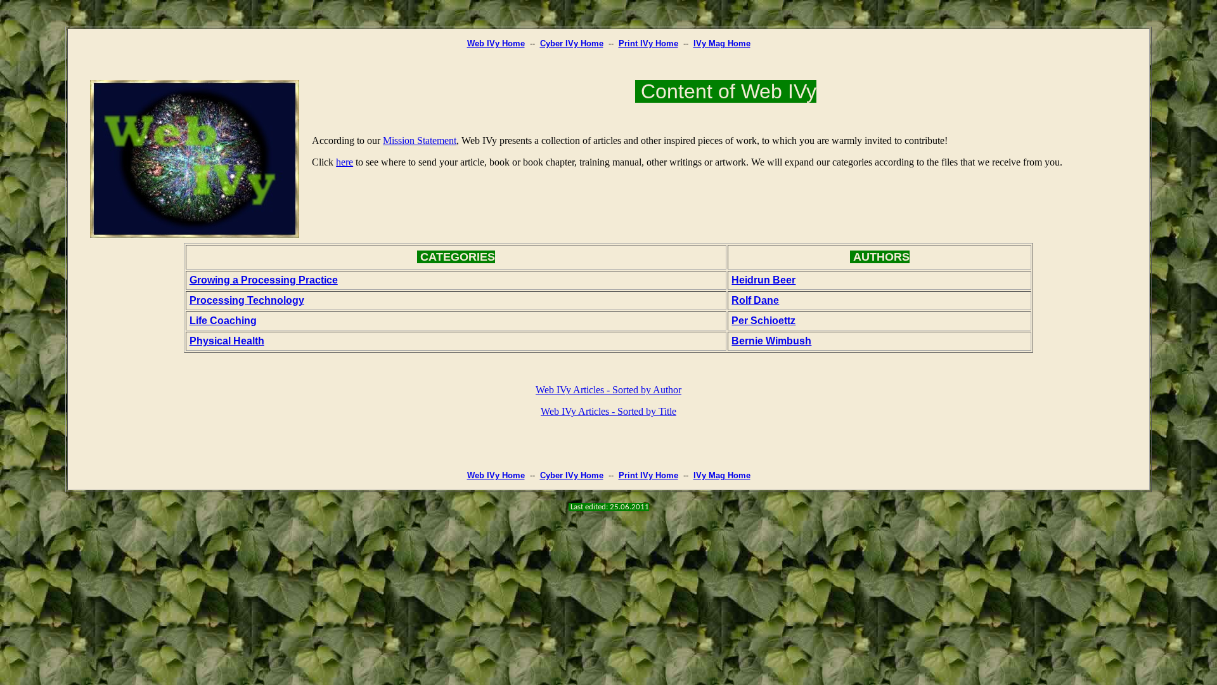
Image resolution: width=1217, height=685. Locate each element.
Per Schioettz (763, 320)
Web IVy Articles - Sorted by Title (608, 411)
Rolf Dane (755, 300)
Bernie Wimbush (771, 341)
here (344, 162)
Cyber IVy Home (571, 43)
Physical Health (227, 341)
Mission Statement (419, 140)
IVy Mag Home (721, 43)
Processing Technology (247, 300)
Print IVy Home (648, 43)
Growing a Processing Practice (264, 280)
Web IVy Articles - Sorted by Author (608, 389)
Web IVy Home (496, 43)
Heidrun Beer (763, 280)
